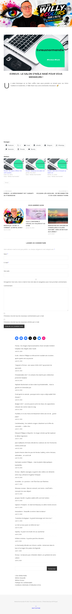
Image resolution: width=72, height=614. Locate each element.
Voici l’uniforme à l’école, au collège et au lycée (35, 223)
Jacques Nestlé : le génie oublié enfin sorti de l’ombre (32, 498)
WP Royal (54, 601)
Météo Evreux (19, 580)
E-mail (6, 262)
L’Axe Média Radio (21, 575)
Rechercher (52, 569)
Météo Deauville (20, 578)
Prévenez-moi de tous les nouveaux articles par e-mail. (21, 322)
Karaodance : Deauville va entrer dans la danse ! (30, 511)
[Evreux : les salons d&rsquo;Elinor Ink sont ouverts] (14, 164)
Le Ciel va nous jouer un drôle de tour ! (27, 525)
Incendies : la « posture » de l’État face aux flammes (31, 481)
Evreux (6, 182)
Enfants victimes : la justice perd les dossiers (29, 538)
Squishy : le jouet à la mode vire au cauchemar (29, 532)
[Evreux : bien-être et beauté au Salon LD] (58, 164)
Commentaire (8, 286)
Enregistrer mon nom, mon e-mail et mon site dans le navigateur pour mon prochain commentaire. (35, 282)
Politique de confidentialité (23, 582)
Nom (6, 254)
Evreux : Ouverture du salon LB (35, 171)
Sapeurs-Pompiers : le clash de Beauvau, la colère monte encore (35, 505)
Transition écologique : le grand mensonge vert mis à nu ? (33, 518)
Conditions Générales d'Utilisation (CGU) (28, 585)
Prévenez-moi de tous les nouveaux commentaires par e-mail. (24, 316)
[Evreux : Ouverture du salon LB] (36, 164)
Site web (6, 271)
